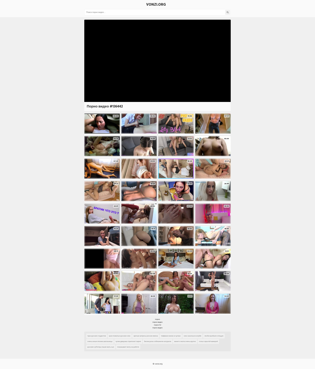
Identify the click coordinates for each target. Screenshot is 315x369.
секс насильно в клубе (192, 335)
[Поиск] (227, 12)
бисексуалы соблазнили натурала (157, 341)
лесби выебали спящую (213, 335)
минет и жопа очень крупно (185, 341)
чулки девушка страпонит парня (128, 341)
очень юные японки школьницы (99, 341)
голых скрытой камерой (208, 341)
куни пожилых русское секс (119, 335)
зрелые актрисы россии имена (146, 335)
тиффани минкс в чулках (171, 335)
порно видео (157, 322)
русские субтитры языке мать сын (100, 347)
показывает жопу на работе (128, 347)
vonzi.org (156, 5)
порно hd (157, 325)
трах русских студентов (96, 335)
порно (157, 319)
